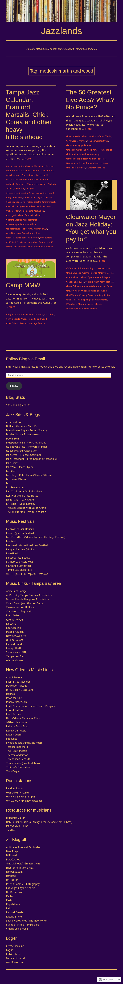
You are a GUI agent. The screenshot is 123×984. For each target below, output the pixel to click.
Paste (9, 900)
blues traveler (74, 136)
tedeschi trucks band (17, 237)
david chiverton (14, 179)
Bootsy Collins (90, 136)
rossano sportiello (16, 224)
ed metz (11, 184)
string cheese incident (77, 158)
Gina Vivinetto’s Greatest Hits (23, 863)
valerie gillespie (94, 304)
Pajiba (9, 896)
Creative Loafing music (19, 611)
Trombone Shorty (75, 304)
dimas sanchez (31, 179)
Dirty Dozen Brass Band (19, 690)
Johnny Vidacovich (16, 702)
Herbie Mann (93, 281)
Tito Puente (101, 299)
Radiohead (80, 154)
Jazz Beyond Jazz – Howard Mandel (26, 446)
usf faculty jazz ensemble (25, 242)
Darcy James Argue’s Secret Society (26, 430)
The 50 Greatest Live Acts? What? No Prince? (90, 100)
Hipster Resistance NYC (19, 867)
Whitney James (14, 660)
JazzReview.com (15, 487)
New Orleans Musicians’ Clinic (23, 718)
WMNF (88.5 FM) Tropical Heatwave (27, 574)
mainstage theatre (32, 201)
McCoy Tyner (73, 290)
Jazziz (9, 483)
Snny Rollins (104, 295)
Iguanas (10, 694)
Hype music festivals (98, 140)
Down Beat (12, 438)
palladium (39, 210)
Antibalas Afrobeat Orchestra (23, 847)
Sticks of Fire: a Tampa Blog (22, 924)
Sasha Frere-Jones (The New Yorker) (27, 920)
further (83, 140)
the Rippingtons (86, 299)
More (27, 158)
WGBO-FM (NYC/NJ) (17, 792)
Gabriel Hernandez (37, 184)
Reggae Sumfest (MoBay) (20, 549)
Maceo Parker (106, 286)
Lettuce (70, 145)
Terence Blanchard (17, 747)
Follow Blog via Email (25, 359)
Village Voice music (17, 928)
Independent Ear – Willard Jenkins (26, 442)
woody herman (90, 308)
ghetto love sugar (75, 281)
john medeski (13, 318)
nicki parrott (27, 210)
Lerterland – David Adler (20, 499)
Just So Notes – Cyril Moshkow (24, 491)
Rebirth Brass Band (17, 726)
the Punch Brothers (76, 167)
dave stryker (29, 175)
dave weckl (42, 175)
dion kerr (44, 179)
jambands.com (14, 871)
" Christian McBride (76, 268)
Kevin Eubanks (74, 286)
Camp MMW (23, 285)
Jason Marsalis (14, 698)
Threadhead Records (18, 759)
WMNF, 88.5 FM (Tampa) (20, 796)
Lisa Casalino (13, 628)
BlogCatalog (13, 859)
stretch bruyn (41, 228)
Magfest (11, 541)
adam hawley (13, 166)
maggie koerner (84, 145)
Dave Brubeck (74, 272)
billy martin (12, 314)
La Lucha (11, 623)
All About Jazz (14, 422)
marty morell (49, 201)
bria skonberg (33, 170)
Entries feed (13, 954)
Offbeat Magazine (16, 722)
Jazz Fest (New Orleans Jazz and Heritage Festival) (35, 537)
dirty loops (72, 140)
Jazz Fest (50, 314)
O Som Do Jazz (14, 640)
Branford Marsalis (15, 170)
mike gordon (13, 210)
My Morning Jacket (103, 149)
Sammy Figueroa (88, 295)
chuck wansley (14, 175)
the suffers (46, 237)
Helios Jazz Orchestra (17, 192)
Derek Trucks (105, 136)
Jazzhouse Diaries (16, 479)
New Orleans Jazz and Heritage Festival (26, 323)
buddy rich (92, 268)
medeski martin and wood (39, 206)
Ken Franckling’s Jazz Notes (22, 495)
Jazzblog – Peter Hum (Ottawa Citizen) (29, 475)
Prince (70, 154)
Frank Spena (88, 277)
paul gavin (12, 215)
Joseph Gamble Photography (23, 884)
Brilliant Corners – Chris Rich (22, 426)
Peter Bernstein (26, 215)
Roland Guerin (14, 734)
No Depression (14, 892)
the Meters (34, 237)
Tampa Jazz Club (15, 656)
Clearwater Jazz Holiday (20, 529)
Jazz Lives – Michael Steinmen (23, 455)
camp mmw (25, 314)
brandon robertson (44, 166)
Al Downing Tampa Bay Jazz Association (29, 595)
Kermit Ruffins (14, 710)
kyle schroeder (14, 201)
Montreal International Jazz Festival (27, 545)
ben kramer (27, 166)
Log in (9, 950)
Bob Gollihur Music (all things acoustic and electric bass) (39, 822)
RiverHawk (12, 553)
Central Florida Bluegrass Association (27, 599)
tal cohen (35, 233)
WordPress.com (15, 962)
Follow (14, 386)
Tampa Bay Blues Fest (19, 570)
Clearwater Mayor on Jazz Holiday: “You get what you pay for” (91, 228)
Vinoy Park (12, 246)
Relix (9, 908)
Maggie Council (15, 632)
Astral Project (14, 677)
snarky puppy (94, 154)
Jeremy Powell (14, 619)
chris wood (38, 314)
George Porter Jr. (16, 188)
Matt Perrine (13, 714)
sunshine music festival (18, 233)
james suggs (36, 192)
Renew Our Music (16, 730)
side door (31, 224)
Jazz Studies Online (17, 826)
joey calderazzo (14, 197)
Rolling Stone (14, 916)
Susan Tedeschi (97, 158)
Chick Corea (47, 170)
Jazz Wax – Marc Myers (19, 467)
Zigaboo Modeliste (44, 246)
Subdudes (11, 738)
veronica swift (46, 242)
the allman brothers (98, 163)
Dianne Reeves (90, 272)
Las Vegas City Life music (20, 888)
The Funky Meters (16, 751)
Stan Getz (72, 299)
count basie (104, 268)
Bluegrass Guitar (15, 818)
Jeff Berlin (12, 880)
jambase (11, 876)
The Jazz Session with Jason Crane (26, 508)
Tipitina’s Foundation (18, 767)
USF (9, 242)
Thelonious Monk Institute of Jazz (26, 512)
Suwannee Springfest (18, 566)
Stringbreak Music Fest (19, 561)
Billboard (11, 855)
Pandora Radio (14, 788)
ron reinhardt (30, 219)
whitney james (26, 246)
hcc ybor (31, 188)
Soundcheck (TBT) (16, 652)
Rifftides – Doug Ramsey (20, 504)
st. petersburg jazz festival (20, 228)
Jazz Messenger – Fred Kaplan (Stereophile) (31, 459)
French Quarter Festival (20, 533)
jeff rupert (49, 192)
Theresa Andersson (17, 755)
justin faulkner (46, 197)
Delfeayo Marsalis (16, 685)
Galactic (52, 184)
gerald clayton (103, 277)
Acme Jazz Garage (16, 591)
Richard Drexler (14, 219)
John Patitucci (31, 197)
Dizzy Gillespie (106, 272)
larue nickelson (90, 286)
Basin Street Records (18, 681)
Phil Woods (72, 295)
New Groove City (16, 636)
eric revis (21, 184)
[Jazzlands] (61, 11)
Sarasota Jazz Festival (18, 557)
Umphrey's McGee (96, 167)
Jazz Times (12, 463)
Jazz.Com (11, 471)
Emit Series (12, 615)
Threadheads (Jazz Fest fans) (23, 763)
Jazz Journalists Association (21, 450)
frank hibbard (73, 277)
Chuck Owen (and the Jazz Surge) (25, 603)
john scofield (107, 281)
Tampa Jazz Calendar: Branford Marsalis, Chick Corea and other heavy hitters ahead (29, 114)
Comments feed (15, 958)
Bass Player (12, 851)
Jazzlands (61, 31)
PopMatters (13, 904)
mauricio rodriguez (16, 206)
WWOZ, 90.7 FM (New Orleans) (24, 800)
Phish (38, 215)
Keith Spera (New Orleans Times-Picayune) (31, 706)
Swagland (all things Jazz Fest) (24, 742)
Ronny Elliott (13, 648)
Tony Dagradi (13, 771)
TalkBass (11, 830)
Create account (15, 946)
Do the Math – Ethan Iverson (23, 434)
